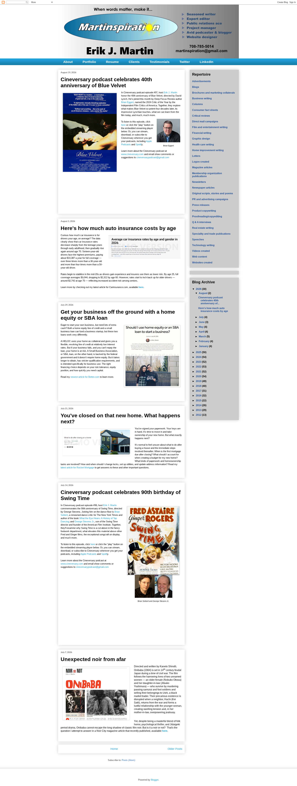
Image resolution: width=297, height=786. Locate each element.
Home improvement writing (208, 150)
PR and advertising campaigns (210, 199)
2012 (199, 415)
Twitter (184, 62)
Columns (197, 104)
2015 (199, 400)
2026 (199, 289)
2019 (199, 381)
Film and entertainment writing (210, 127)
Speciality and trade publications (211, 233)
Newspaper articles (203, 187)
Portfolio (89, 62)
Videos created (201, 251)
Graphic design (201, 138)
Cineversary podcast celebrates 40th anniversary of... (210, 300)
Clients (134, 62)
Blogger (154, 779)
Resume (112, 62)
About (68, 62)
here (123, 125)
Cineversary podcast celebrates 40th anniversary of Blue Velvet (106, 82)
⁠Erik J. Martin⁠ (170, 92)
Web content (199, 256)
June (202, 322)
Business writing (202, 98)
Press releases (200, 205)
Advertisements (201, 81)
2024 (199, 357)
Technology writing (203, 245)
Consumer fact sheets (205, 110)
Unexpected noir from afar (93, 659)
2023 (199, 362)
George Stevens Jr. (84, 521)
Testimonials (160, 62)
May (201, 327)
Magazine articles (202, 167)
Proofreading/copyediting (207, 216)
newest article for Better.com (85, 377)
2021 (199, 371)
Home (114, 748)
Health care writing (203, 144)
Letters (196, 156)
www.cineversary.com (132, 154)
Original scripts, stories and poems (212, 193)
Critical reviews (201, 115)
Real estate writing (203, 228)
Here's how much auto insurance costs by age (118, 228)
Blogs (195, 87)
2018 (199, 386)
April (202, 331)
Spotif (138, 144)
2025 (199, 352)
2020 (199, 376)
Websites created (202, 262)
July (201, 317)
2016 (199, 395)
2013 (199, 410)
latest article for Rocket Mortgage (77, 467)
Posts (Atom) (128, 760)
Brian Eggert (127, 102)
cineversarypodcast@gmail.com (152, 157)
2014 (199, 405)
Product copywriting (204, 210)
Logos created (200, 161)
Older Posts (175, 748)
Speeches (198, 239)
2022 (199, 366)
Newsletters (199, 182)
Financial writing (201, 133)
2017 (199, 390)
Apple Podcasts (88, 554)
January (204, 346)
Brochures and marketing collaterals (213, 92)
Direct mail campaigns (205, 121)
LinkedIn (206, 62)
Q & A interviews (201, 222)
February (204, 341)
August (203, 293)
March (203, 336)
